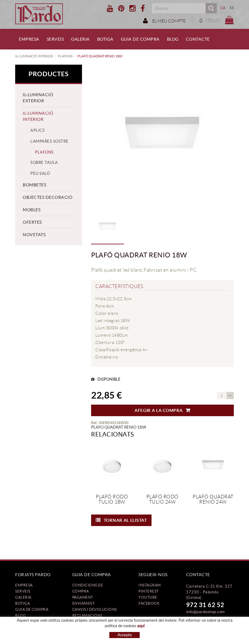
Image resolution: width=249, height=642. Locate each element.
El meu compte (168, 21)
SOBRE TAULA (44, 162)
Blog (20, 615)
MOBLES (31, 209)
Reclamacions (87, 615)
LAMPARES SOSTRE (49, 141)
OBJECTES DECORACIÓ (47, 197)
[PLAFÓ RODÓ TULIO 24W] (162, 466)
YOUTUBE (147, 597)
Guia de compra (31, 609)
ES (232, 8)
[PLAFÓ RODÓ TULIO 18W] (112, 466)
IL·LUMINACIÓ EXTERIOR (38, 97)
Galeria (23, 597)
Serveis (22, 591)
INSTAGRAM (149, 585)
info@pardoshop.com (205, 612)
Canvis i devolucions (94, 609)
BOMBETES (34, 184)
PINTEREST (148, 591)
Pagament (82, 597)
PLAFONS (65, 56)
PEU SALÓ (40, 173)
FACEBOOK (148, 603)
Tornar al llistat (125, 520)
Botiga (22, 603)
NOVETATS (34, 234)
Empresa (24, 585)
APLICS (37, 130)
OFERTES (32, 222)
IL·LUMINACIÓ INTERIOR (34, 56)
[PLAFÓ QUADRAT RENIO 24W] (213, 466)
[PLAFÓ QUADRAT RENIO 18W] (162, 136)
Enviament (83, 603)
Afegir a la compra (159, 410)
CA (223, 8)
